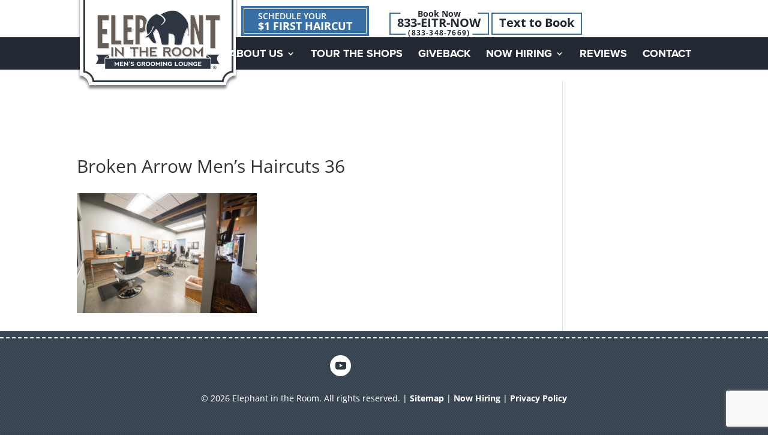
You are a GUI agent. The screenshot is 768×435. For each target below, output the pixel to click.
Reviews (603, 54)
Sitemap (427, 398)
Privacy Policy (538, 398)
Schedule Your (305, 21)
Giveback (444, 54)
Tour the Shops (357, 54)
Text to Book (536, 23)
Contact (667, 54)
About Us (256, 54)
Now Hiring (519, 54)
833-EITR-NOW (439, 23)
